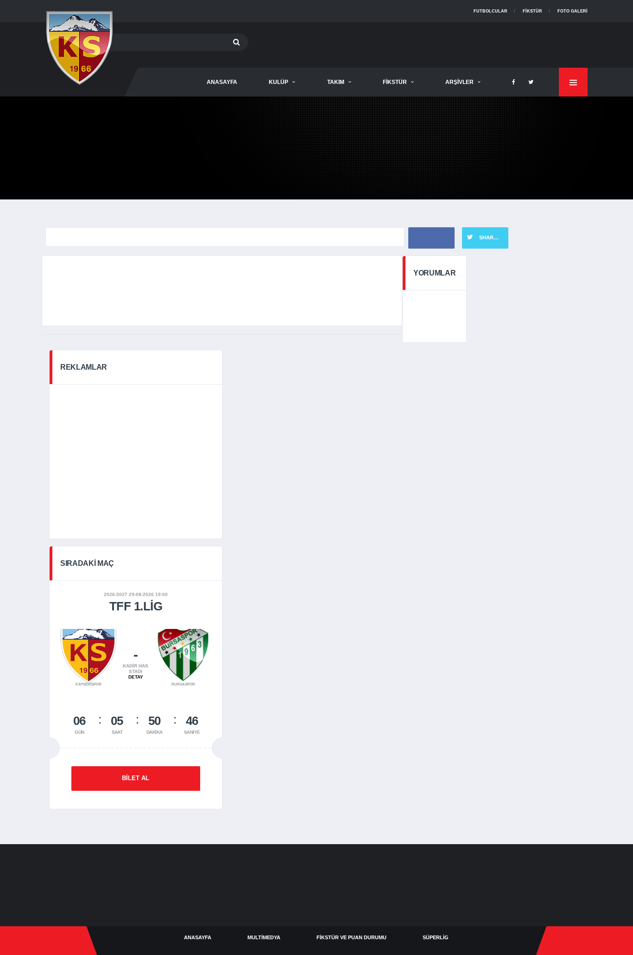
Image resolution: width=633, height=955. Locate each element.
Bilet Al (135, 778)
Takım (335, 82)
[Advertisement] (419, 43)
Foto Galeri (572, 11)
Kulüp (278, 82)
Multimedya (263, 937)
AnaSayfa (222, 82)
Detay (135, 676)
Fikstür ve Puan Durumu (351, 937)
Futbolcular (490, 11)
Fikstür (532, 11)
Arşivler (459, 82)
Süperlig (436, 937)
